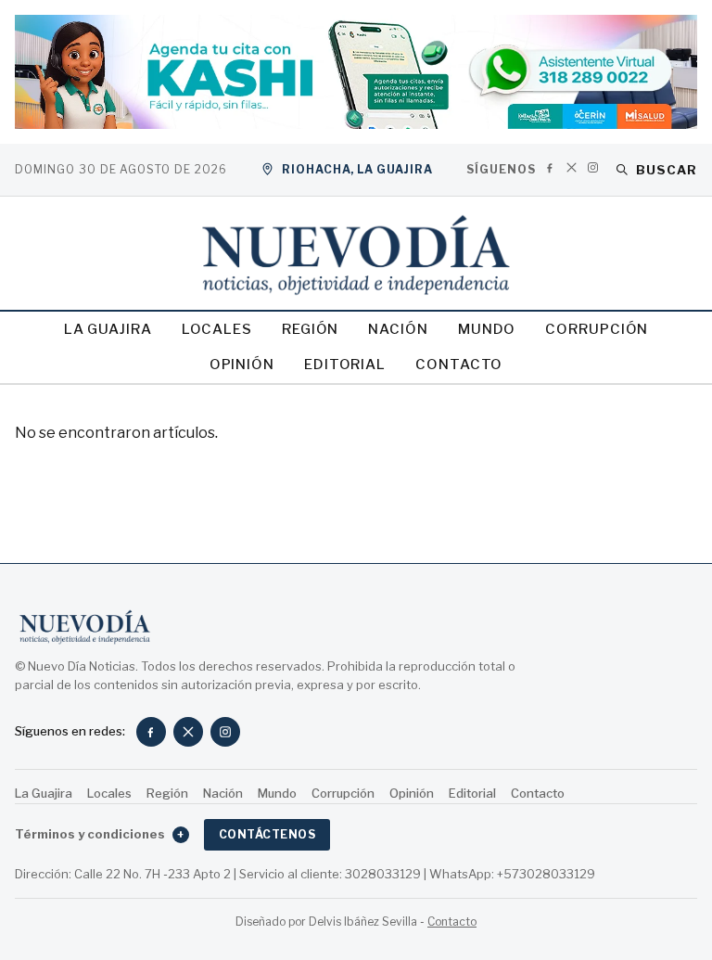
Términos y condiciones (99, 833)
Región (310, 329)
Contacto (458, 364)
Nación (397, 329)
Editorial (345, 364)
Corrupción (596, 329)
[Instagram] (593, 167)
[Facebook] (550, 167)
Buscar (666, 169)
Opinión (242, 364)
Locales (217, 329)
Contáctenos (267, 834)
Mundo (487, 329)
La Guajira (108, 329)
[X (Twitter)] (571, 167)
